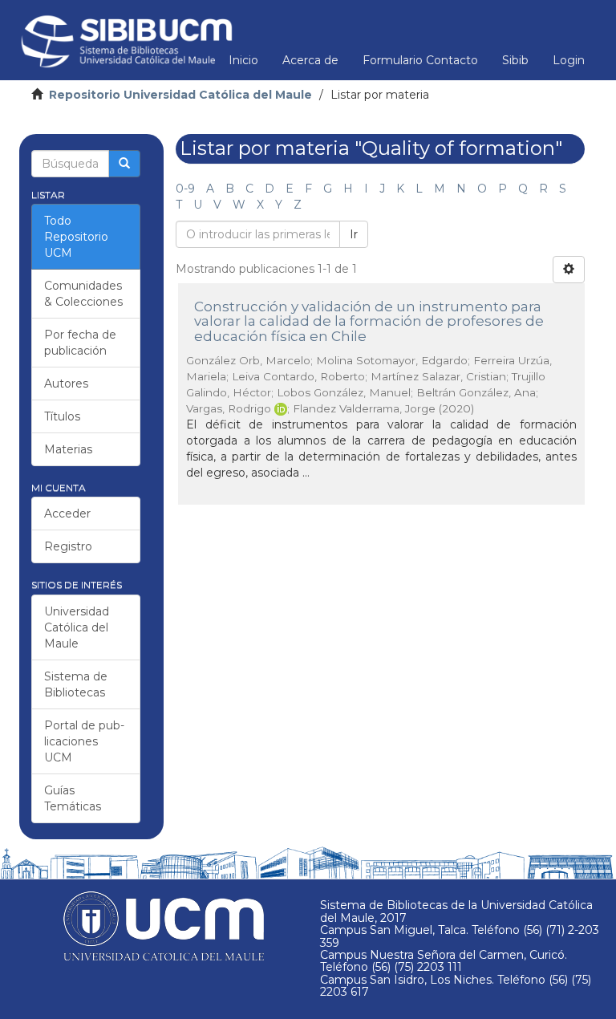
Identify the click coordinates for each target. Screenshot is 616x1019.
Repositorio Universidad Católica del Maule (180, 94)
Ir (354, 234)
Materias (68, 449)
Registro (68, 546)
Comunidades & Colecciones (83, 293)
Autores (66, 383)
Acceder (67, 513)
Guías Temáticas (72, 798)
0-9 (185, 188)
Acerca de (310, 60)
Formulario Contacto (420, 60)
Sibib (515, 60)
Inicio (243, 60)
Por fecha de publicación (80, 342)
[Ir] (124, 163)
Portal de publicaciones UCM (84, 741)
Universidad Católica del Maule (76, 627)
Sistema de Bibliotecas (75, 684)
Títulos (62, 416)
